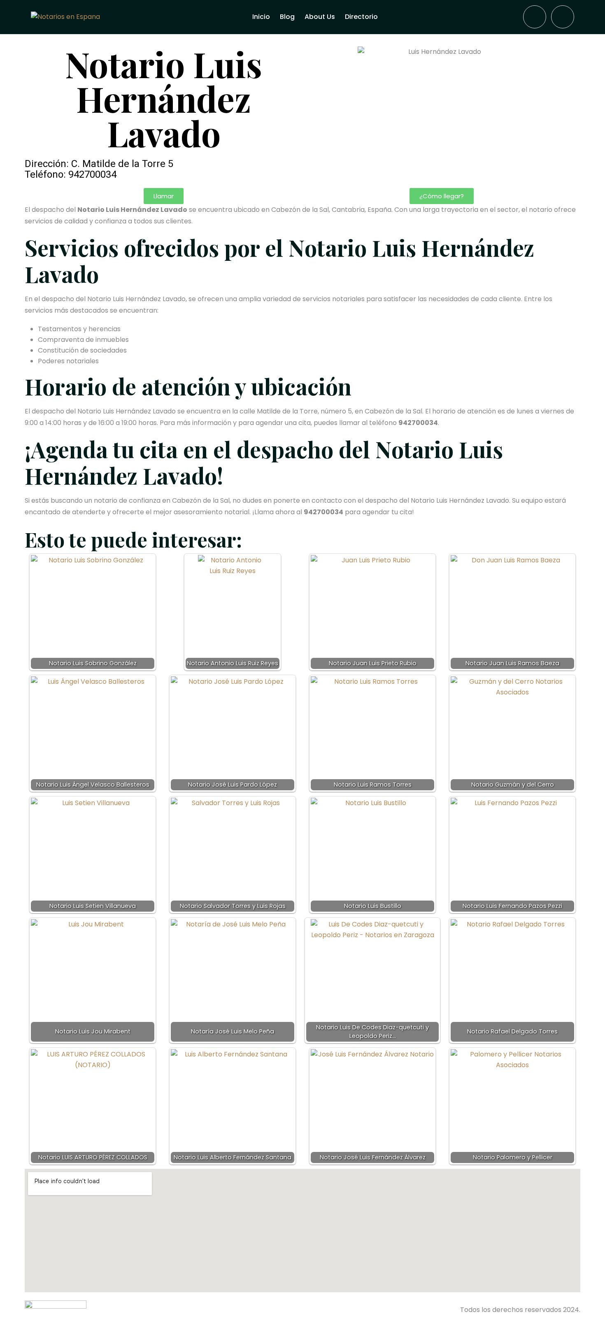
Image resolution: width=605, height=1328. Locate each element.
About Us (320, 16)
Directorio (361, 16)
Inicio (261, 16)
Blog (287, 16)
